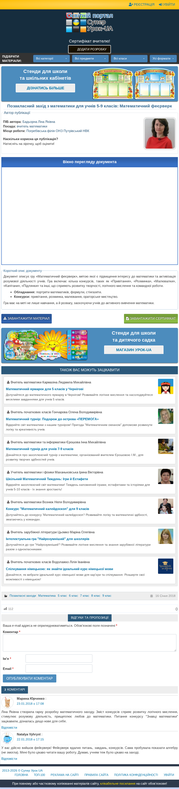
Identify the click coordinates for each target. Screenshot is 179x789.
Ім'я (7, 658)
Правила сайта (96, 775)
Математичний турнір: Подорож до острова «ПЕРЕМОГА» (52, 419)
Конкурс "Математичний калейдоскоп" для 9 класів (47, 509)
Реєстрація (144, 4)
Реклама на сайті (65, 775)
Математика (47, 595)
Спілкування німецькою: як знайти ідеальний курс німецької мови (59, 569)
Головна (21, 775)
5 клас (62, 595)
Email (8, 668)
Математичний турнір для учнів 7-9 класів (39, 449)
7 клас (84, 595)
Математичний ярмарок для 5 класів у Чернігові (44, 389)
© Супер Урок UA (22, 770)
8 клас (95, 595)
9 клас (106, 595)
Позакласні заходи (23, 595)
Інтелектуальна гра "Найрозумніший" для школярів (47, 539)
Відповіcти (9, 727)
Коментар (11, 632)
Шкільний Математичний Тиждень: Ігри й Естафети (47, 479)
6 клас (73, 595)
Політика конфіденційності (136, 775)
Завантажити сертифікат (152, 318)
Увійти (168, 4)
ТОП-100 (39, 775)
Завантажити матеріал (28, 318)
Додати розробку (92, 49)
